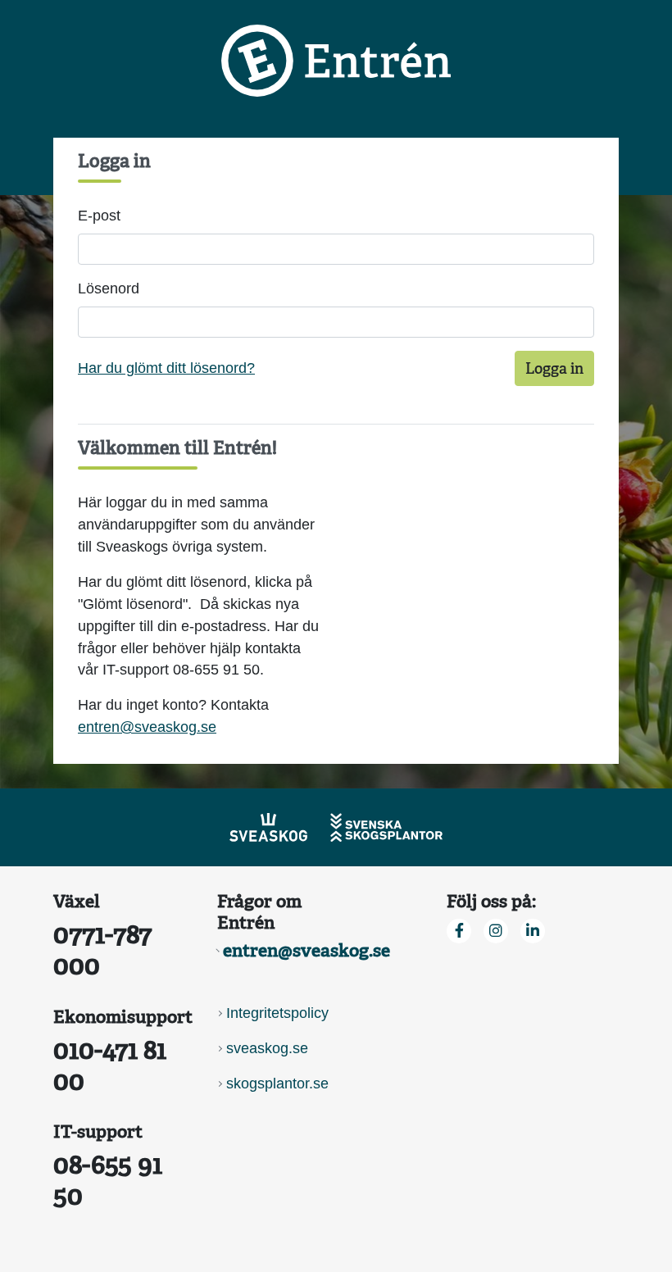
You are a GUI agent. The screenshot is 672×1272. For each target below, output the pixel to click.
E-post (99, 215)
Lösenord (108, 288)
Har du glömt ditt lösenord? (166, 368)
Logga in (554, 368)
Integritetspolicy (277, 1013)
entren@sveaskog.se (147, 727)
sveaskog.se (267, 1048)
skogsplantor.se (277, 1083)
